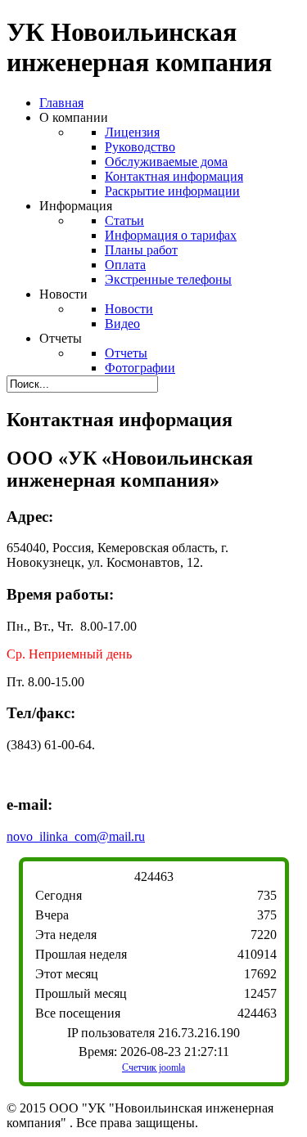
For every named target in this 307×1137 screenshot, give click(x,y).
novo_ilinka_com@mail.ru (76, 836)
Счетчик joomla (153, 1067)
